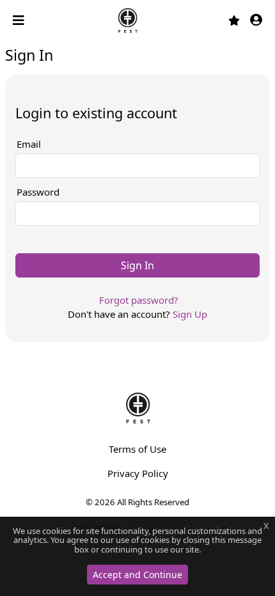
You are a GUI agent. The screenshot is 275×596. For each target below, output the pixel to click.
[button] (256, 20)
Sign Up (190, 314)
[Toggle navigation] (20, 20)
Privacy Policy (137, 473)
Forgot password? (138, 300)
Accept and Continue (137, 575)
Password (38, 191)
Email (29, 143)
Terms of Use (137, 449)
